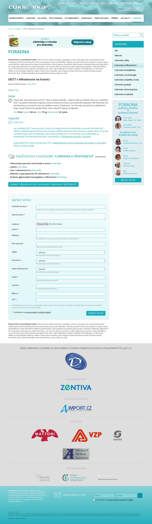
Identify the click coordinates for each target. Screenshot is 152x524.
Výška (14, 252)
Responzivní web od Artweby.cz (17, 518)
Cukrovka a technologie (125, 75)
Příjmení (15, 235)
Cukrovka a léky (122, 60)
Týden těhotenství (20, 268)
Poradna (17, 29)
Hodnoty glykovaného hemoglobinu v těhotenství (38, 177)
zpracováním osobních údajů (38, 312)
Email (15, 277)
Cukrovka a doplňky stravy (127, 79)
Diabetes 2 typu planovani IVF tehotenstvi (34, 173)
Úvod (10, 29)
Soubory (15, 224)
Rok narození (17, 243)
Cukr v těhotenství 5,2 (25, 170)
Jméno (15, 229)
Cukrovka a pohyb (123, 84)
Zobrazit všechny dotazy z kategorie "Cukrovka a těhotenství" (43, 184)
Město (15, 293)
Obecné (118, 55)
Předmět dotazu (19, 206)
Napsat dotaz (128, 180)
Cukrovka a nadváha (124, 94)
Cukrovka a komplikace (125, 70)
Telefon (15, 285)
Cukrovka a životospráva (126, 89)
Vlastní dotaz (18, 214)
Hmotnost (16, 260)
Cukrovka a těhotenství (125, 65)
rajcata (18, 167)
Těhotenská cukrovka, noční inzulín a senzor (35, 163)
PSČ (14, 299)
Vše (116, 50)
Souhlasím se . (32, 312)
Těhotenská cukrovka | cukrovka (76, 136)
